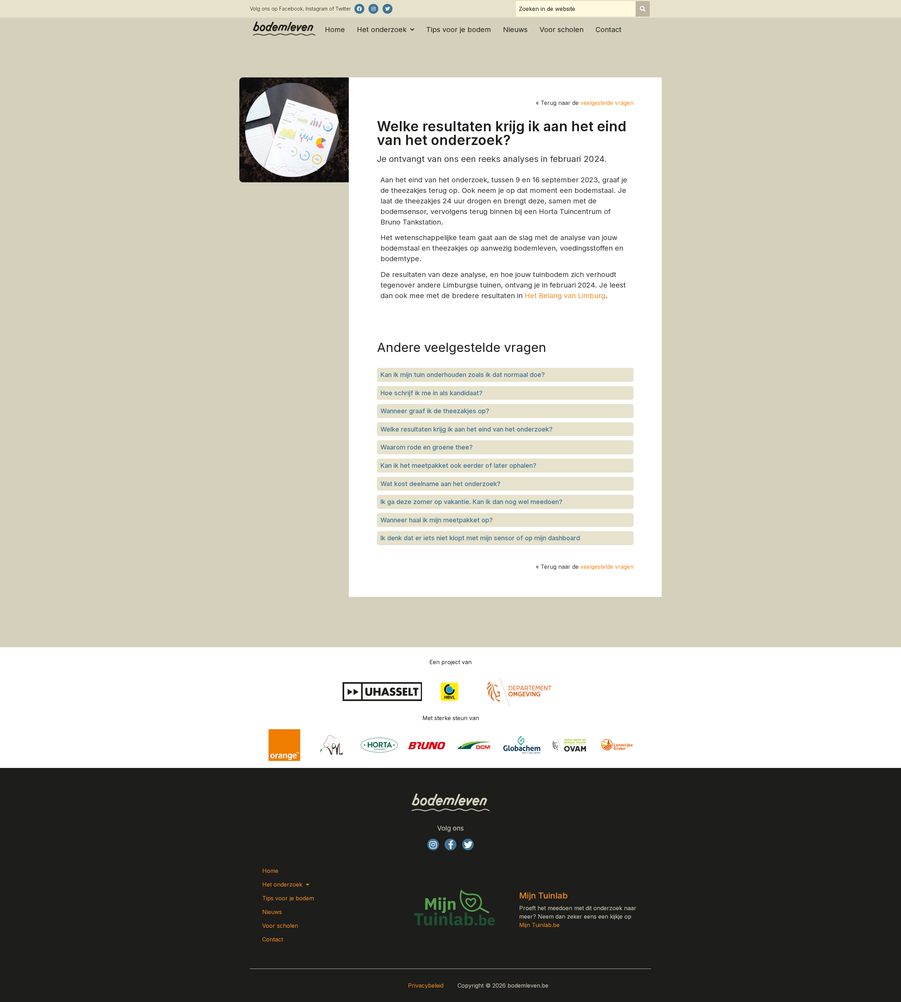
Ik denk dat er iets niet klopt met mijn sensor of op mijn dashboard (480, 538)
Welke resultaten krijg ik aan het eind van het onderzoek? (466, 429)
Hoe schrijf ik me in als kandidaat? (431, 393)
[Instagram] (373, 9)
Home (335, 29)
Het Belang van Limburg (565, 295)
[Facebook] (359, 9)
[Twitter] (387, 9)
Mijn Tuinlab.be (539, 924)
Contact (609, 29)
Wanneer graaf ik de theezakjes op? (434, 411)
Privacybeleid (425, 985)
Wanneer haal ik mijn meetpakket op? (436, 520)
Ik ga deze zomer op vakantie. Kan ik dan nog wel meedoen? (471, 501)
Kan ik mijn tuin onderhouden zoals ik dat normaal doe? (462, 374)
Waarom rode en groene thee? (426, 447)
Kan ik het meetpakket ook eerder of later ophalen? (458, 465)
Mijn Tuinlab (543, 895)
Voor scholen (562, 29)
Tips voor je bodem (458, 29)
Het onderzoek (382, 29)
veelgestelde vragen (607, 102)
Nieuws (515, 29)
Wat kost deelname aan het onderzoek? (440, 483)
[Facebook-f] (450, 845)
